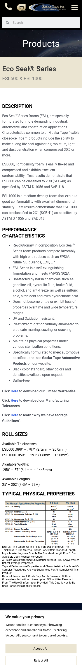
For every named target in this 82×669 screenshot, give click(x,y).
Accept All (41, 648)
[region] (41, 639)
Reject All (41, 660)
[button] (74, 7)
